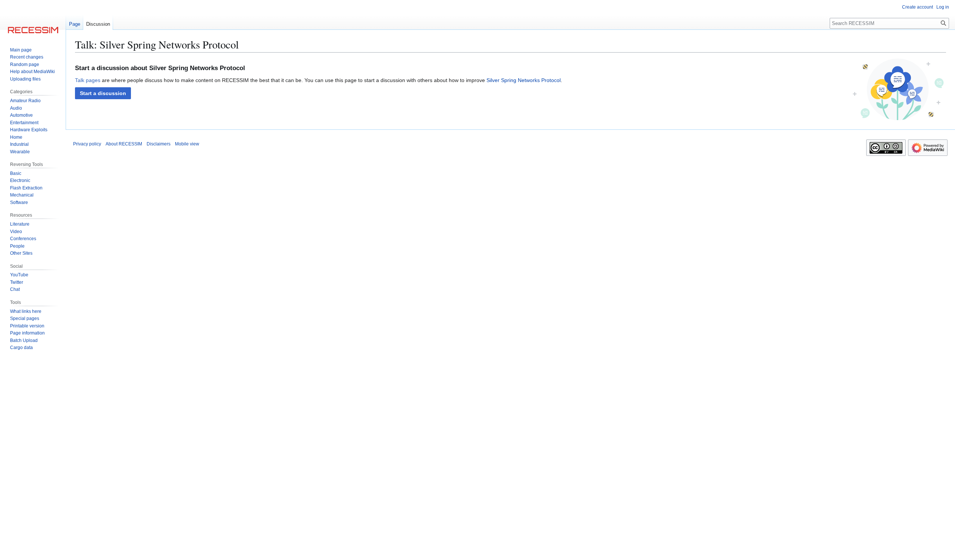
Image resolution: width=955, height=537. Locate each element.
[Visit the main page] (33, 30)
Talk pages (87, 80)
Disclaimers (158, 144)
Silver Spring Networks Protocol (523, 80)
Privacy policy (87, 144)
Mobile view (187, 144)
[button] (103, 93)
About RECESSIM (124, 144)
